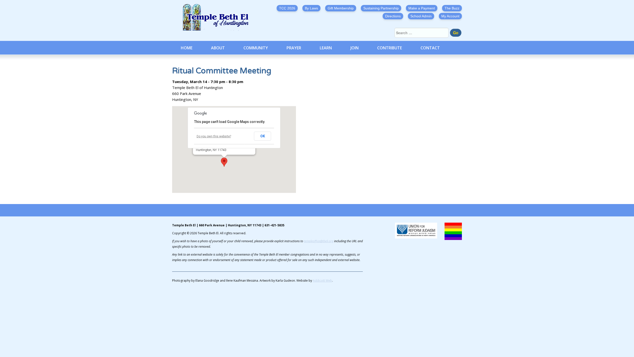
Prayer (294, 48)
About (218, 48)
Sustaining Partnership (381, 8)
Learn (326, 48)
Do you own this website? (214, 136)
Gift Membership (341, 8)
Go (455, 32)
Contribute (389, 48)
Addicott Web (322, 280)
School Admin (421, 16)
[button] (224, 162)
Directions (393, 16)
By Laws (311, 8)
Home (186, 48)
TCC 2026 (287, 8)
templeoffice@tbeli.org (318, 241)
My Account (450, 16)
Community (255, 48)
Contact (430, 48)
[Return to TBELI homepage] (218, 17)
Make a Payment (421, 8)
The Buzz (452, 8)
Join (354, 48)
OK (262, 136)
